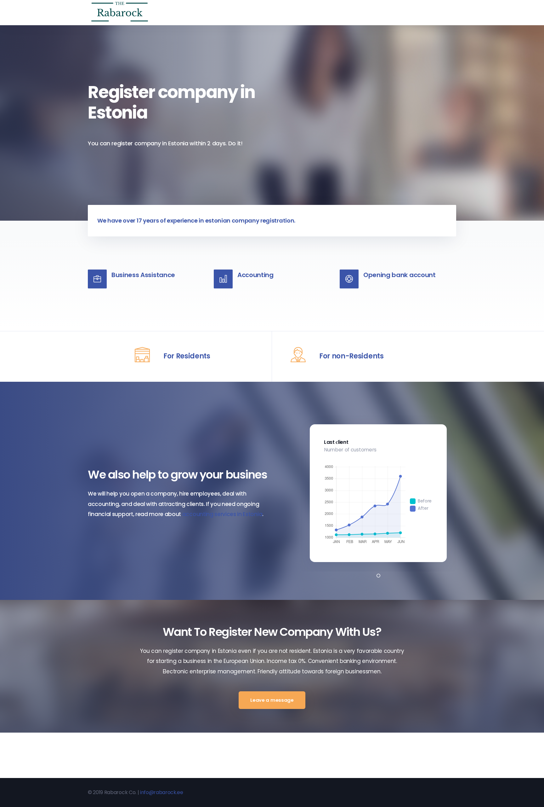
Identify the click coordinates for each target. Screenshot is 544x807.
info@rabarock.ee (161, 792)
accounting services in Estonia (222, 514)
